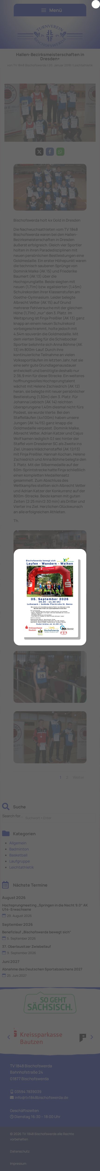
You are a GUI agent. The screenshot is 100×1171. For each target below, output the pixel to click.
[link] (96, 4)
